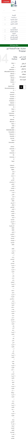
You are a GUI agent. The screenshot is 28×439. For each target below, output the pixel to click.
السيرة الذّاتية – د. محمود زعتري (12, 288)
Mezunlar (12, 121)
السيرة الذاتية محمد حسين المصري (12, 315)
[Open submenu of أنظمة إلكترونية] (5, 39)
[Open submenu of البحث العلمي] (5, 35)
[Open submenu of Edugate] (4, 10)
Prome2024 (11, 132)
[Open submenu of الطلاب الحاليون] (5, 24)
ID (13, 107)
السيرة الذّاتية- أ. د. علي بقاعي (12, 349)
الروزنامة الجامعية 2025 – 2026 (12, 245)
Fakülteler (12, 98)
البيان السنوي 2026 (12, 199)
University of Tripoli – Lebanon (12, 161)
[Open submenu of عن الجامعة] (5, 18)
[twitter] (19, 42)
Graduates (11, 100)
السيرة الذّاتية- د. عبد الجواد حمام (12, 380)
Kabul (12, 109)
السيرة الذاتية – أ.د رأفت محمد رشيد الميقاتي (12, 276)
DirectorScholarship (9, 88)
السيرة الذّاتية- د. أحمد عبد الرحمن (12, 370)
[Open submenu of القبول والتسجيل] (5, 37)
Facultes (12, 96)
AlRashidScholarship (9, 71)
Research (12, 134)
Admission (11, 69)
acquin (12, 67)
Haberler (12, 103)
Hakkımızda (11, 105)
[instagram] (17, 42)
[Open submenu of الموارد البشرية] (5, 20)
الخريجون (12, 221)
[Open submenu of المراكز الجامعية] (5, 30)
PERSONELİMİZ (10, 130)
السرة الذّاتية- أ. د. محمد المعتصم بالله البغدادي (12, 257)
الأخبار (13, 186)
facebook (12, 94)
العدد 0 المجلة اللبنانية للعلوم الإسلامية (12, 428)
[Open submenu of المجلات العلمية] (5, 32)
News (12, 123)
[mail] (22, 42)
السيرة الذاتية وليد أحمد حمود (12, 326)
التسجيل (12, 203)
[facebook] (25, 42)
